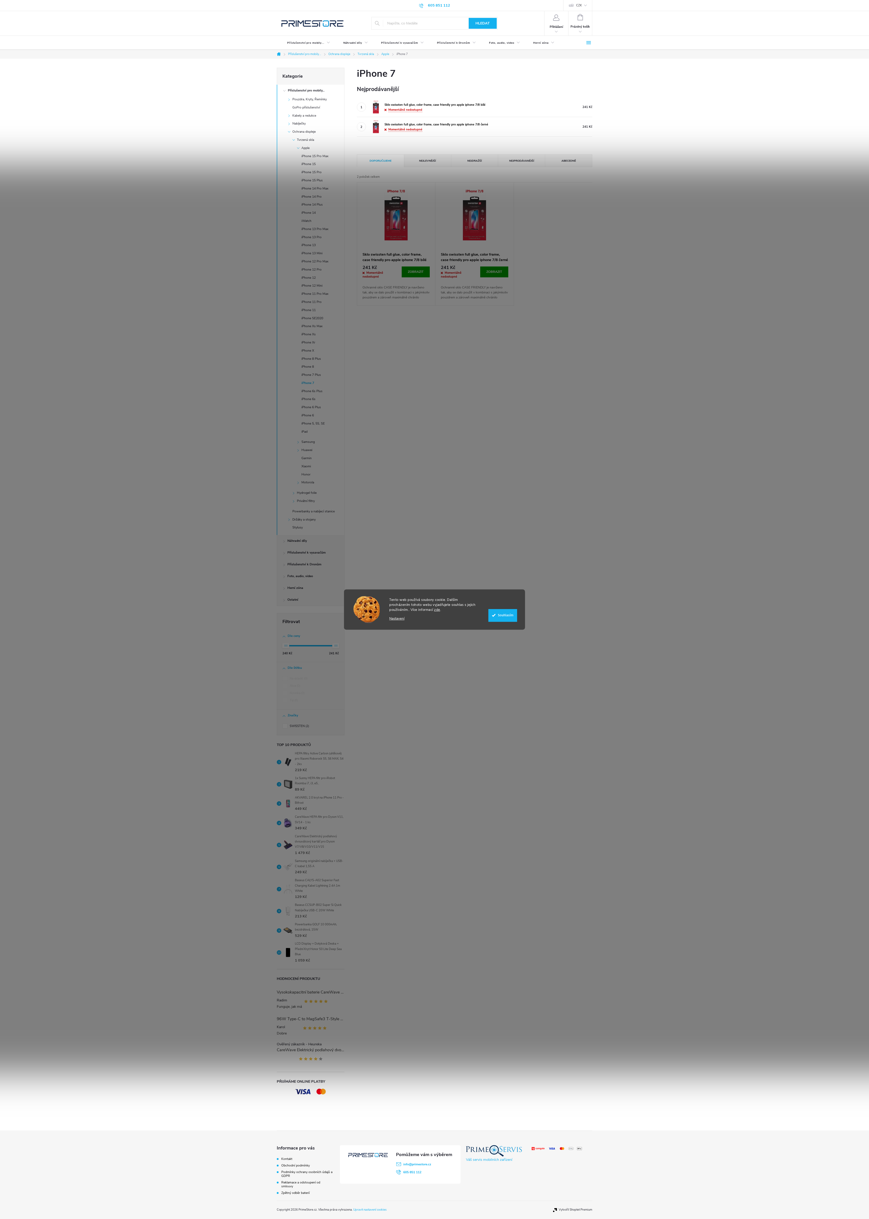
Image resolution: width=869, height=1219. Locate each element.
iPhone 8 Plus (311, 359)
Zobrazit (416, 272)
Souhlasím (505, 615)
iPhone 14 (308, 213)
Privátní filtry (306, 501)
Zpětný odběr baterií (295, 1193)
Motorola (307, 482)
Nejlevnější (427, 161)
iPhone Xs (308, 334)
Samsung (308, 442)
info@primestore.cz (417, 1164)
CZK (579, 5)
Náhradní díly (297, 541)
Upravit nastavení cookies (370, 1210)
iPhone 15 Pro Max (314, 156)
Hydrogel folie (307, 493)
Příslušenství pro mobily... (306, 90)
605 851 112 (412, 1172)
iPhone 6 (307, 415)
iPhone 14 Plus (312, 204)
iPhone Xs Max (311, 326)
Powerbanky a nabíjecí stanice (313, 511)
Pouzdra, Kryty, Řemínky (309, 99)
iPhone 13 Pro (311, 237)
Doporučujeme (381, 161)
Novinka (297, 693)
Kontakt (286, 1159)
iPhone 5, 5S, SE (313, 423)
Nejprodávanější (521, 161)
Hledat (482, 23)
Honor (305, 474)
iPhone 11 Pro (311, 302)
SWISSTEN (299, 726)
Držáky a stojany (304, 519)
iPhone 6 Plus (311, 407)
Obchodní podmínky (295, 1165)
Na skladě (298, 679)
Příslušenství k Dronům (304, 564)
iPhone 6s (308, 399)
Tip (293, 700)
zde (437, 609)
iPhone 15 (308, 164)
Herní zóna (295, 588)
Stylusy (297, 527)
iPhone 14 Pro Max (314, 188)
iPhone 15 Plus (312, 180)
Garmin (306, 458)
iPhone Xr (308, 342)
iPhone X (307, 350)
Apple (305, 148)
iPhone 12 (308, 278)
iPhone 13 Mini (311, 253)
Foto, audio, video (300, 576)
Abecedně (568, 161)
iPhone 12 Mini (311, 285)
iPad (304, 432)
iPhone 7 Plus (311, 375)
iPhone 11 (308, 310)
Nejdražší (474, 161)
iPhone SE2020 (312, 318)
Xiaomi (306, 466)
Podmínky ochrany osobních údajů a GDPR (306, 1174)
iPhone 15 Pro (311, 172)
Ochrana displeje (304, 132)
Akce (294, 686)
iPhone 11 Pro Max (314, 294)
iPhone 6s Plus (311, 391)
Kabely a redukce (304, 115)
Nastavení (396, 618)
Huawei (306, 450)
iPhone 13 (308, 245)
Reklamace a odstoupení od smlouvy (300, 1184)
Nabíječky (299, 123)
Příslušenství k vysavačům (306, 552)
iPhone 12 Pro (311, 269)
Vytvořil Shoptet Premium (575, 1210)
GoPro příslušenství (306, 107)
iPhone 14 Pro (311, 196)
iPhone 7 (307, 383)
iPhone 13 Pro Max (314, 229)
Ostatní (292, 600)
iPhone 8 (307, 367)
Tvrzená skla (305, 140)
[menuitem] (305, 43)
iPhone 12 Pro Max (314, 261)
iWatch (306, 221)
